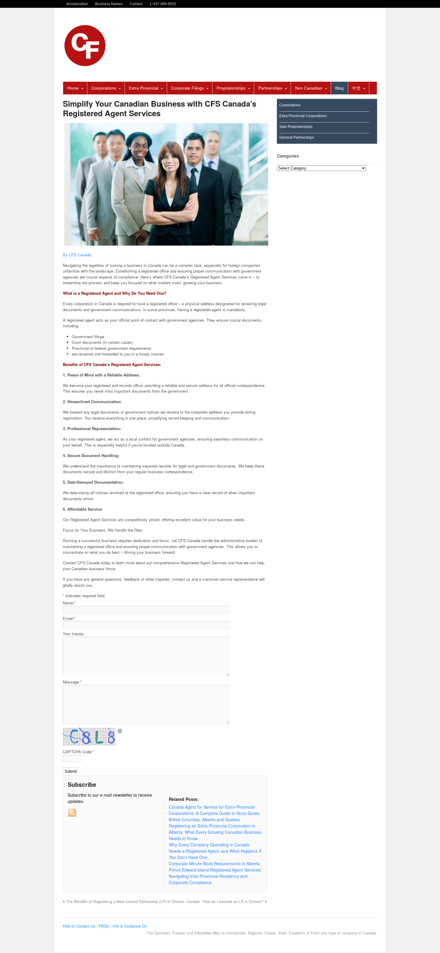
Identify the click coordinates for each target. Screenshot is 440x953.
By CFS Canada (77, 255)
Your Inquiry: (74, 633)
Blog (339, 88)
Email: (69, 618)
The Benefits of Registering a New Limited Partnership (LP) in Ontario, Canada (133, 901)
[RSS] (72, 813)
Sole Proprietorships (295, 127)
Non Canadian (308, 88)
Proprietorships (231, 88)
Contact (136, 4)
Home (73, 88)
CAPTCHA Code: (78, 751)
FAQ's (104, 926)
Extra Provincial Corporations (303, 116)
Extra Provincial (143, 88)
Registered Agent (97, 293)
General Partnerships (296, 137)
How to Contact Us (80, 926)
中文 (356, 88)
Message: (72, 682)
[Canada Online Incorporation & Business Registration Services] (85, 65)
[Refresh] (120, 731)
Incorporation (77, 4)
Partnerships (270, 88)
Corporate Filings (187, 88)
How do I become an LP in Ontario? (233, 901)
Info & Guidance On (130, 926)
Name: (69, 603)
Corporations (104, 88)
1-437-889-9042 (163, 4)
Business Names (109, 4)
